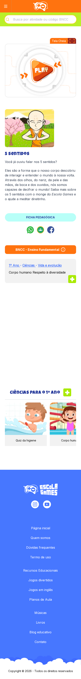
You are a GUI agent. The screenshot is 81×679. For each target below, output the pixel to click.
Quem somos (40, 538)
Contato (40, 642)
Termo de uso (40, 557)
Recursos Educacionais (40, 570)
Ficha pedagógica (40, 217)
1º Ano (14, 265)
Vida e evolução (50, 265)
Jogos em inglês (41, 590)
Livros (40, 622)
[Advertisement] (40, 335)
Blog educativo (40, 632)
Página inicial (40, 528)
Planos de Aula (40, 599)
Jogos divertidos (40, 580)
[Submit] (9, 19)
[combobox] (40, 19)
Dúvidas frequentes (40, 547)
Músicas (40, 613)
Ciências (29, 265)
